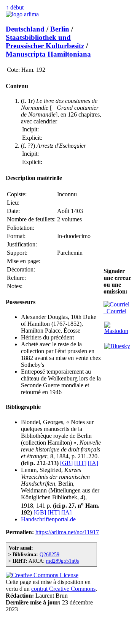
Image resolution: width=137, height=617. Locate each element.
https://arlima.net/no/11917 (67, 532)
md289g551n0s (62, 561)
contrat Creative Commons (63, 588)
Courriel (115, 311)
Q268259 (49, 554)
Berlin (59, 29)
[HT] (80, 463)
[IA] (93, 463)
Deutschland (25, 29)
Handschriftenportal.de (48, 519)
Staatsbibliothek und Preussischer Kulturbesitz (45, 41)
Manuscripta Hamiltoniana (48, 54)
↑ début (15, 7)
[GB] (66, 463)
